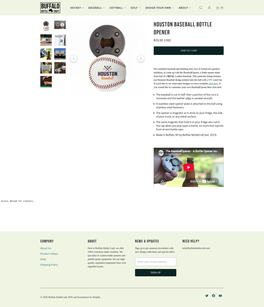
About (183, 7)
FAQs (43, 259)
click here (213, 83)
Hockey (75, 7)
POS (70, 297)
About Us (45, 248)
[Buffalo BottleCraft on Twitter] (207, 295)
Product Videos (49, 253)
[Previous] (74, 58)
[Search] (200, 7)
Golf (134, 7)
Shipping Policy (49, 264)
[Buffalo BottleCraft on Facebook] (213, 295)
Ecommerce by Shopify (88, 297)
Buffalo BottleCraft (57, 297)
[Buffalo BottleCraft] (50, 7)
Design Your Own (158, 7)
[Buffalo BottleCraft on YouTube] (220, 295)
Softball (116, 7)
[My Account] (209, 7)
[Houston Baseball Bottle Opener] (107, 58)
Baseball (95, 7)
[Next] (141, 58)
